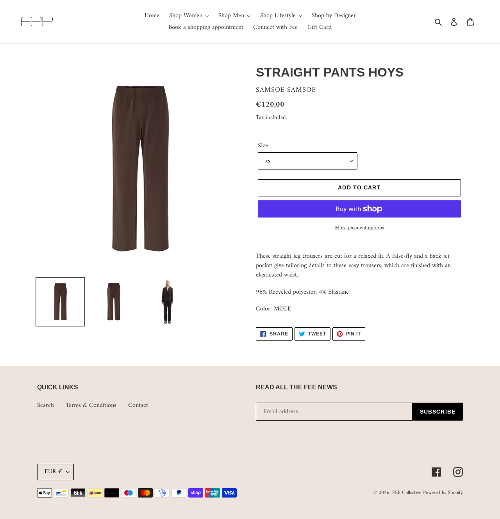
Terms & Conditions (91, 405)
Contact (138, 405)
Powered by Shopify (443, 492)
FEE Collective (406, 492)
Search (45, 405)
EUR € (53, 471)
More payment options (359, 228)
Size (263, 145)
